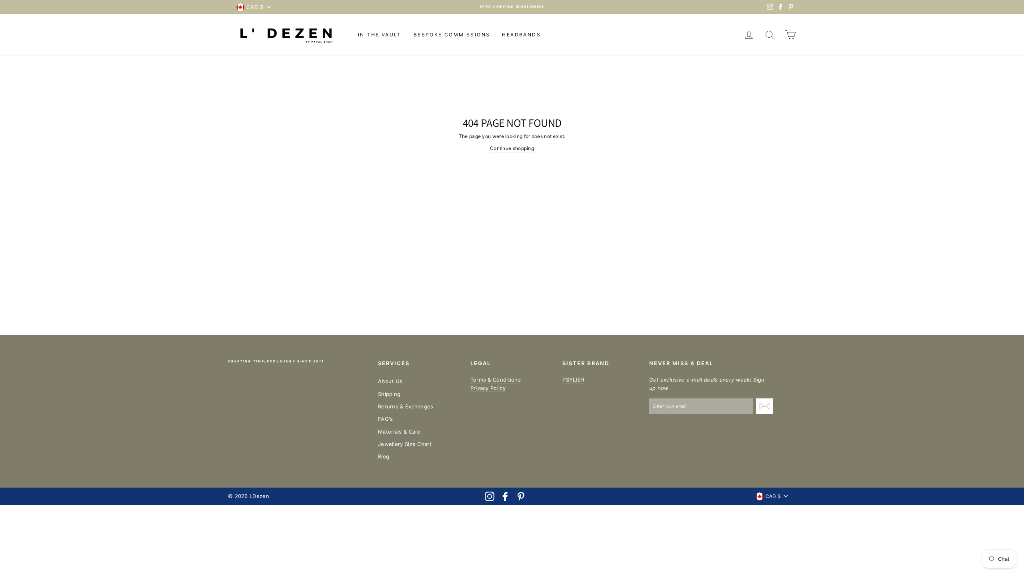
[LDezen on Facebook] (505, 496)
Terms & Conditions (495, 379)
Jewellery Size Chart (405, 444)
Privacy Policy (488, 388)
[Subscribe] (764, 406)
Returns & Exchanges (406, 406)
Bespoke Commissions (452, 35)
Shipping (389, 394)
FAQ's (385, 419)
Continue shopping (512, 148)
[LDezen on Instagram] (489, 496)
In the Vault (380, 35)
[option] (512, 7)
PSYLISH (573, 379)
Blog (383, 456)
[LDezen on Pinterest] (521, 496)
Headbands (521, 35)
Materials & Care (399, 431)
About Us (390, 381)
